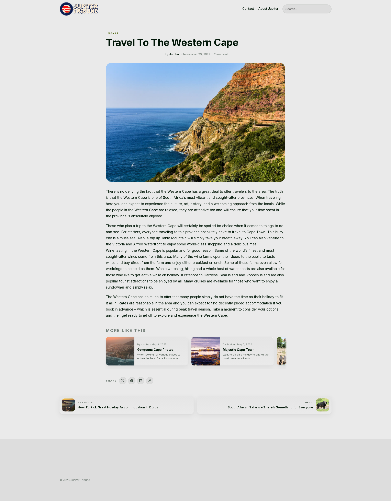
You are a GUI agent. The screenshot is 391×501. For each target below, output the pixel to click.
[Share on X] (122, 380)
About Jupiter (268, 9)
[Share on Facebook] (131, 380)
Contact (248, 9)
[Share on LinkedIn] (140, 380)
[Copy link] (149, 380)
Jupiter (174, 54)
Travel (112, 32)
